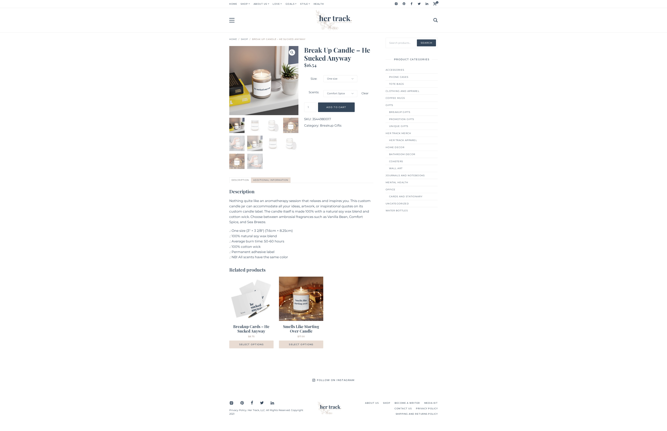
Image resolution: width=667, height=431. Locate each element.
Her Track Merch (398, 133)
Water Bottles (397, 210)
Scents (313, 92)
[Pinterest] (403, 3)
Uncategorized (397, 203)
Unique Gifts (398, 126)
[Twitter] (419, 3)
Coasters (396, 161)
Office (391, 189)
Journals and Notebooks (405, 175)
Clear (364, 93)
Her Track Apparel (403, 140)
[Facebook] (411, 3)
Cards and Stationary (405, 196)
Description (240, 180)
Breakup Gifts (330, 125)
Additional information (270, 180)
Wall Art (395, 168)
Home (233, 39)
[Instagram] (396, 3)
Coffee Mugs (395, 98)
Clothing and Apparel (402, 91)
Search (426, 42)
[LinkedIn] (426, 3)
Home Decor (395, 147)
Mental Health (397, 182)
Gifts (389, 105)
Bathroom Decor (402, 154)
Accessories (395, 69)
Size (313, 78)
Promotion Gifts (401, 119)
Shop (244, 39)
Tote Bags (396, 83)
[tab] (240, 180)
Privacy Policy (237, 410)
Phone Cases (398, 77)
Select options (251, 344)
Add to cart (336, 107)
